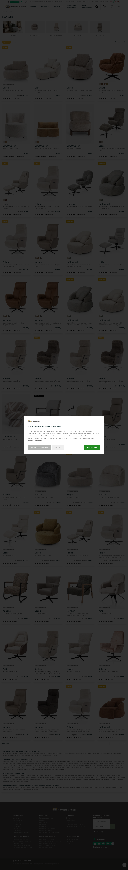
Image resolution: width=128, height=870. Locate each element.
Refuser (58, 447)
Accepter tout (92, 447)
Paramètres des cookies (39, 447)
